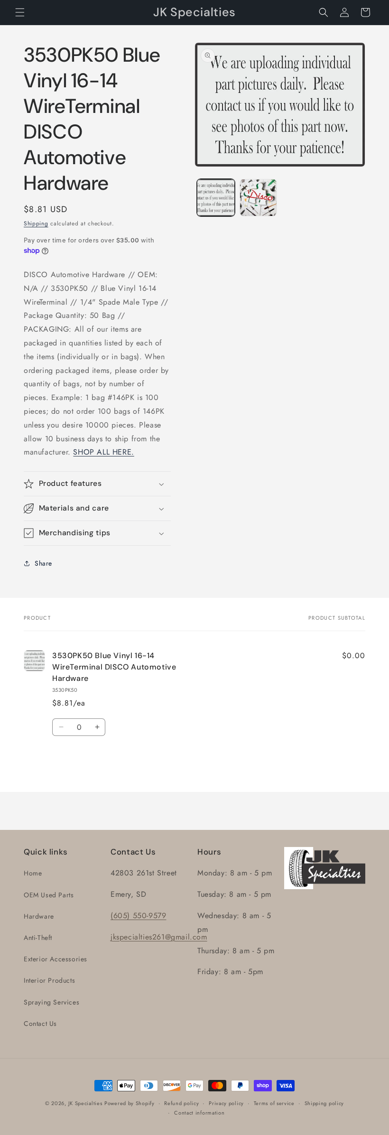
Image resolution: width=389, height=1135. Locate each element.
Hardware (39, 916)
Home (33, 873)
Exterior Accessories (55, 959)
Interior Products (49, 980)
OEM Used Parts (49, 895)
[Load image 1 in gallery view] (216, 198)
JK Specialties (85, 1103)
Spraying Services (51, 1002)
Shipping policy (324, 1103)
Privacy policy (226, 1103)
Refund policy (181, 1103)
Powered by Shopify (129, 1103)
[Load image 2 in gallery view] (259, 198)
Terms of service (274, 1103)
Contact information (199, 1112)
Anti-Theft (38, 937)
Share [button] (43, 563)
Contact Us (40, 1023)
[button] (19, 12)
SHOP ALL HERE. (103, 452)
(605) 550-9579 (138, 915)
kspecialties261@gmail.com (160, 936)
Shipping (36, 223)
